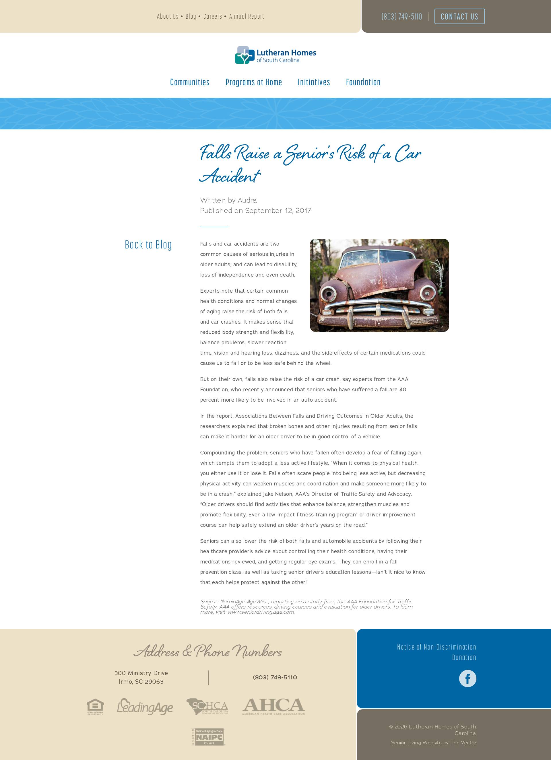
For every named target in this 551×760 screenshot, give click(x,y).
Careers (212, 16)
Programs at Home (254, 81)
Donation (464, 657)
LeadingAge (145, 706)
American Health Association (273, 706)
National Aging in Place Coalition (208, 737)
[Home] (275, 55)
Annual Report (246, 16)
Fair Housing (95, 706)
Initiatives (314, 81)
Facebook (467, 678)
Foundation (363, 81)
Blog (191, 16)
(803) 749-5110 (402, 16)
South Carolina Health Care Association (207, 706)
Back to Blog (148, 244)
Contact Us (460, 16)
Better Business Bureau (324, 706)
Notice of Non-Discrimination (436, 647)
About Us (168, 16)
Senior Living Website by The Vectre (433, 743)
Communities (190, 81)
